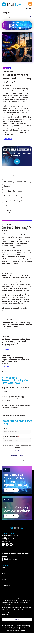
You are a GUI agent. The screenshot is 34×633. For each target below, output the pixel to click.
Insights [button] (28, 8)
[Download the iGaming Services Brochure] (17, 506)
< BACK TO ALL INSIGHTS (18, 13)
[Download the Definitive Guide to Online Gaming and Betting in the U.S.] (17, 480)
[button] (30, 4)
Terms (16, 460)
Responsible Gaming (12, 201)
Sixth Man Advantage (12, 206)
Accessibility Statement (19, 628)
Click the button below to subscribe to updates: (17, 446)
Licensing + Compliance (13, 191)
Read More (8, 138)
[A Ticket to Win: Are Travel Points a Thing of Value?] (17, 47)
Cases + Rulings (23, 181)
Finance (7, 186)
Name (3, 568)
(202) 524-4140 (6, 542)
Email (3, 574)
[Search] (31, 16)
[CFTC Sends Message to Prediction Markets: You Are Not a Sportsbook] (17, 408)
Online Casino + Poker (12, 196)
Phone (4, 579)
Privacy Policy (11, 627)
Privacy (21, 460)
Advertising (8, 181)
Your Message (6, 585)
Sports (6, 211)
